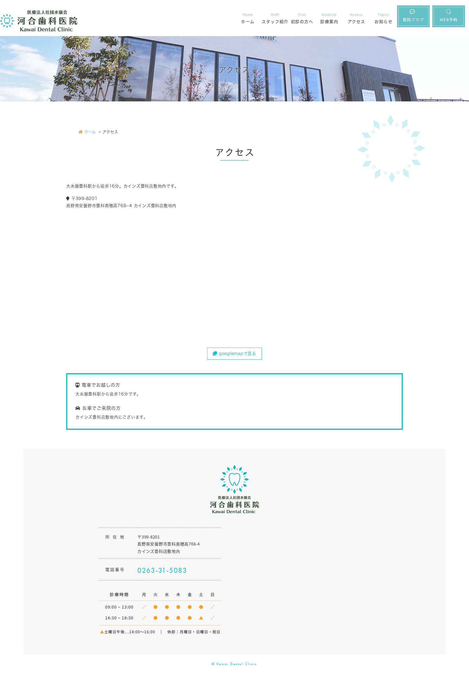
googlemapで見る (237, 353)
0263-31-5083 (162, 570)
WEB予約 (449, 20)
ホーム (90, 132)
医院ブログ (413, 20)
